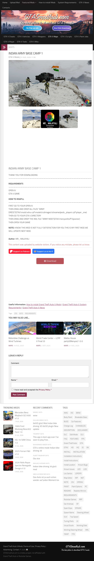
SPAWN (78, 508)
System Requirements (67, 2)
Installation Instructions (73, 456)
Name (14, 380)
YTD (73, 534)
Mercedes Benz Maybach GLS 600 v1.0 (23, 415)
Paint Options (77, 486)
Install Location (69, 465)
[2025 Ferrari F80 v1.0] (8, 454)
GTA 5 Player (9, 42)
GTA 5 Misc (34, 42)
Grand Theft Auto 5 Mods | (13, 546)
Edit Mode (74, 434)
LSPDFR (78, 473)
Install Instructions (71, 460)
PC (86, 486)
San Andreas (68, 504)
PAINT (66, 486)
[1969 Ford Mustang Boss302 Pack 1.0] (8, 429)
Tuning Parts (69, 521)
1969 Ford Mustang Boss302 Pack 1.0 (23, 429)
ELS (82, 434)
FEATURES (74, 439)
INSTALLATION (79, 452)
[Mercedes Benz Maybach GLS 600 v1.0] (8, 416)
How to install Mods (47, 2)
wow (35, 415)
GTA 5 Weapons (39, 36)
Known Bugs (83, 465)
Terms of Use (29, 546)
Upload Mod (15, 2)
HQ (77, 447)
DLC (65, 434)
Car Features (76, 421)
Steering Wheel (83, 512)
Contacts (6, 7)
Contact (16, 550)
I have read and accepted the (33, 390)
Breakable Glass (81, 417)
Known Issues (69, 469)
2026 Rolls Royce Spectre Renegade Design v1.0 (23, 465)
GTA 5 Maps (53, 36)
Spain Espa (68, 508)
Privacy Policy (44, 390)
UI (77, 521)
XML (87, 530)
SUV (65, 517)
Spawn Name (69, 512)
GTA (16, 313)
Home (4, 2)
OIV (72, 482)
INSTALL (67, 452)
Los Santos (68, 473)
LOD (85, 469)
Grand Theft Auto (70, 443)
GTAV (66, 447)
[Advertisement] (50, 148)
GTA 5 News (84, 2)
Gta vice (36, 458)
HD (72, 447)
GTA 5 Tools (22, 42)
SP (77, 504)
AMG (66, 413)
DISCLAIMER (82, 430)
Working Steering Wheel (73, 530)
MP (76, 478)
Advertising (7, 550)
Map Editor (68, 478)
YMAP (66, 534)
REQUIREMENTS (30, 313)
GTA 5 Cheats (9, 36)
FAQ (65, 439)
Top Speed (74, 517)
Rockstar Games (70, 499)
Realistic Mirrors (80, 491)
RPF (80, 499)
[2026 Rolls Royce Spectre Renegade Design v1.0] (8, 466)
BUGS (66, 421)
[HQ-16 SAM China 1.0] (8, 443)
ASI (72, 413)
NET (82, 478)
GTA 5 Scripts (66, 36)
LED (79, 469)
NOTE (21, 313)
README (67, 491)
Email (55, 380)
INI (88, 447)
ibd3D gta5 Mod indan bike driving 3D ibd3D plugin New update (45, 426)
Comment (15, 363)
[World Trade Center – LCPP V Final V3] (50, 328)
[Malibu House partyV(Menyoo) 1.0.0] (77, 328)
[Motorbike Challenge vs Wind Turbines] (22, 328)
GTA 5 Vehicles (24, 36)
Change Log (68, 426)
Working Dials (82, 525)
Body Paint (68, 417)
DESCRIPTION (69, 430)
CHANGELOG (81, 426)
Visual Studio (69, 525)
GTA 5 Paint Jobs (81, 36)
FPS (82, 439)
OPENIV (80, 482)
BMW (78, 413)
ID (83, 447)
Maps (11, 47)
